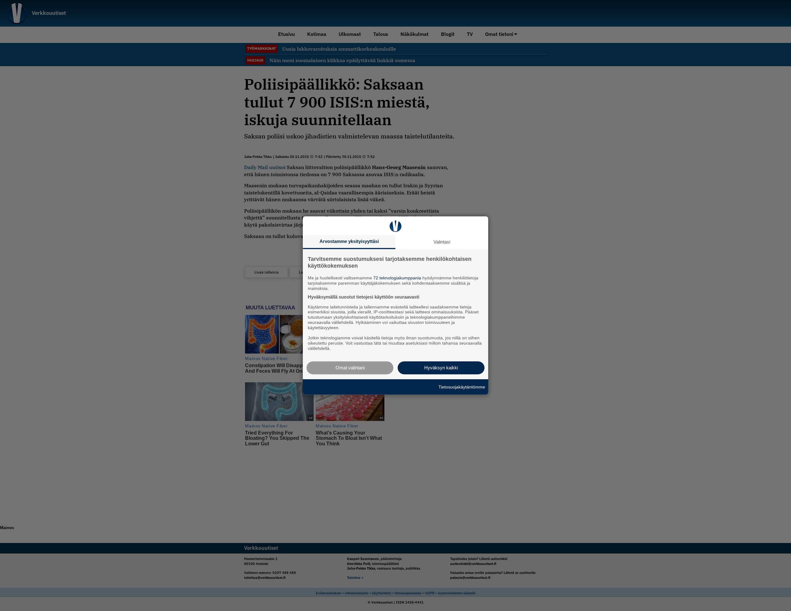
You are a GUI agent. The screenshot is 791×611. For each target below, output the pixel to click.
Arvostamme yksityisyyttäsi (349, 241)
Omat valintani (350, 367)
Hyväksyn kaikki (441, 367)
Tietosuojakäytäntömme (461, 386)
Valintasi (442, 241)
